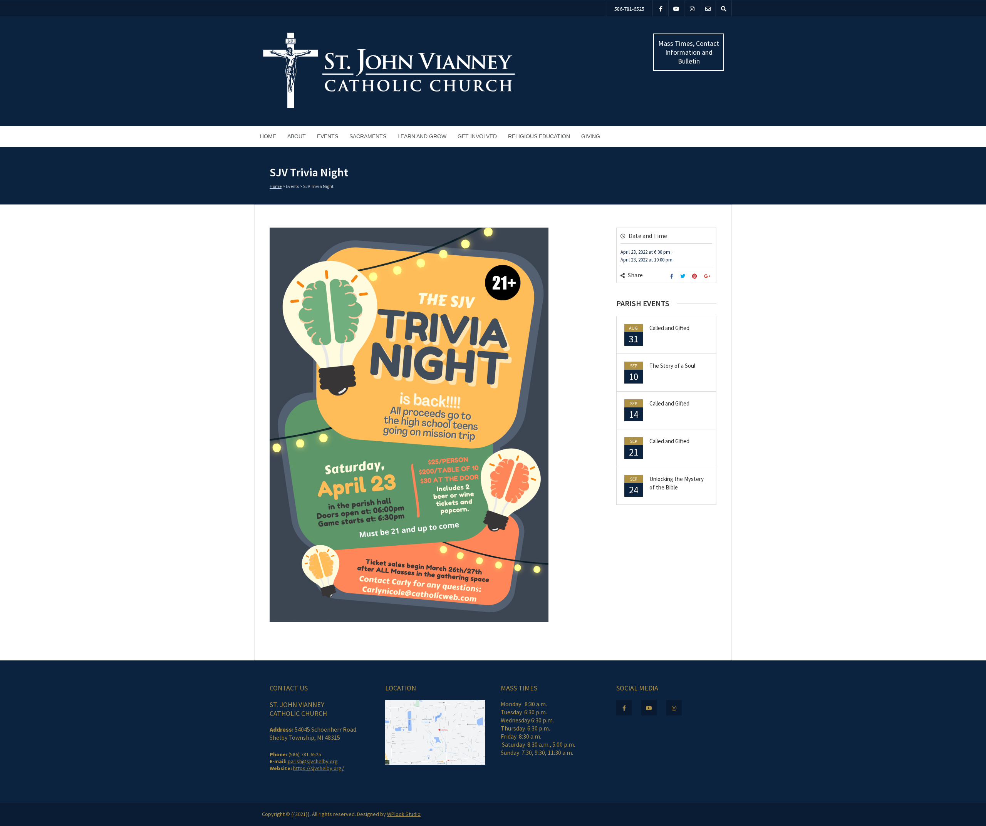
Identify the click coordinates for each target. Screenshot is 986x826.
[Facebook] (660, 8)
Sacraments (367, 136)
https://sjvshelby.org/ (318, 768)
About (296, 136)
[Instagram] (692, 8)
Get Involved (477, 136)
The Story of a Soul (672, 365)
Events (327, 136)
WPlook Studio (404, 814)
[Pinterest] (695, 276)
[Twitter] (683, 276)
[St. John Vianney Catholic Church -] (389, 107)
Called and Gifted (669, 328)
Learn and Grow (421, 136)
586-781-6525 (629, 8)
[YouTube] (676, 8)
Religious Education (539, 136)
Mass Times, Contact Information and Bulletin (688, 52)
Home (268, 136)
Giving (590, 136)
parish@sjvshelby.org (313, 761)
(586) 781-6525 (304, 754)
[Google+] (708, 276)
